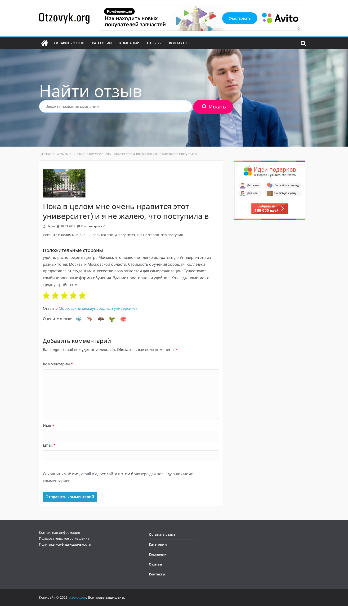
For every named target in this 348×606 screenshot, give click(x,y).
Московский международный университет (98, 308)
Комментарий (58, 364)
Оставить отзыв (69, 43)
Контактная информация (59, 532)
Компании (129, 43)
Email (49, 445)
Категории (102, 43)
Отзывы (154, 43)
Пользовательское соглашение (64, 538)
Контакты (178, 43)
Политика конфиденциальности (65, 544)
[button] (79, 319)
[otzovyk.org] (44, 43)
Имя (48, 425)
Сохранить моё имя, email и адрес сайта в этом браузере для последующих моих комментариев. (118, 477)
